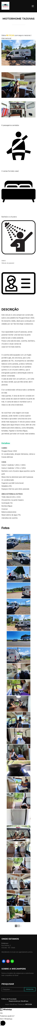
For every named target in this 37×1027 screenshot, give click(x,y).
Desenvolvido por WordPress (18, 1001)
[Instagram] (8, 961)
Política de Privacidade (8, 999)
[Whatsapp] (12, 961)
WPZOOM (28, 1004)
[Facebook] (3, 961)
